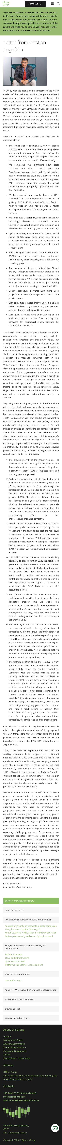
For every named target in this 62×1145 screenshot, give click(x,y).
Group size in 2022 (14, 910)
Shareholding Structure (14, 1047)
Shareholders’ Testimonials (16, 1058)
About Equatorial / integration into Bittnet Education (30, 932)
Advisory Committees (14, 1043)
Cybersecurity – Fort (15, 961)
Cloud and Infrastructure (17, 957)
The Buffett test (13, 980)
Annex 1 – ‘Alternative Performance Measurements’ (30, 989)
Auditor (7, 1054)
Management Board (13, 1040)
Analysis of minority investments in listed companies (31, 925)
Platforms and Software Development (24, 964)
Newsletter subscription (17, 1018)
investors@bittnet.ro (28, 30)
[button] (52, 3)
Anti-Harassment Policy (15, 1132)
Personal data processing (16, 1125)
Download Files (12, 1008)
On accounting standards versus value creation (28, 919)
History (7, 1036)
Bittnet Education (13, 954)
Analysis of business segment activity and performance (25, 947)
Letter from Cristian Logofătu (19, 900)
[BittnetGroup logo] (8, 3)
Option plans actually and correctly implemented (29, 936)
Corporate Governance (14, 1050)
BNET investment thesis (17, 974)
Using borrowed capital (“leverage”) (22, 929)
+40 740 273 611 (12, 1093)
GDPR (6, 1128)
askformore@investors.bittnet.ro (21, 1100)
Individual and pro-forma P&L (19, 999)
